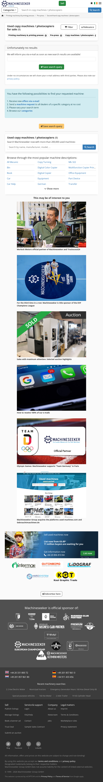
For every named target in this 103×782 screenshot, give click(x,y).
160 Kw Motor (45, 695)
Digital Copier (44, 173)
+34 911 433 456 (65, 677)
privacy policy (13, 78)
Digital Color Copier (47, 167)
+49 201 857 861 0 (66, 672)
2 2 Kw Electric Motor (15, 689)
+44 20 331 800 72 (19, 672)
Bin (8, 167)
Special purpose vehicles (23, 695)
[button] (100, 3)
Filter (70, 27)
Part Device (74, 178)
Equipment (43, 178)
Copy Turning (44, 162)
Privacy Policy (46, 776)
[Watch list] (91, 3)
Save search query (52, 66)
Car (8, 178)
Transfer (73, 184)
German (42, 184)
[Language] (95, 3)
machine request (26, 104)
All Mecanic (12, 162)
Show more (52, 188)
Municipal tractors (38, 689)
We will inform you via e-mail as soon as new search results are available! (43, 54)
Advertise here (52, 593)
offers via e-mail (30, 101)
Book (9, 173)
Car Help (11, 184)
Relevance (88, 27)
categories (26, 110)
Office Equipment (77, 173)
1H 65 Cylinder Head (81, 695)
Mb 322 (72, 162)
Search (96, 10)
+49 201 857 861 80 (19, 677)
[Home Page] (2, 15)
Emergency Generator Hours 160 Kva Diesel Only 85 (73, 689)
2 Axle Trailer (62, 695)
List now (87, 553)
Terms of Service (62, 776)
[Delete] (45, 35)
